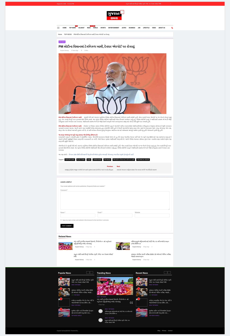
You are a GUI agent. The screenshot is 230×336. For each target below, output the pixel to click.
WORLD (95, 28)
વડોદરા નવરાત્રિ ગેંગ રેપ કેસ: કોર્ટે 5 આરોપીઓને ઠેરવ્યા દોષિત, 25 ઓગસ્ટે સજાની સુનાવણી (83, 293)
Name (62, 212)
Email (100, 212)
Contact (170, 330)
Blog (159, 330)
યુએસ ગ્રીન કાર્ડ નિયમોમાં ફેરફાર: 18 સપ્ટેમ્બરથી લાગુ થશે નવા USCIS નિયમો (82, 303)
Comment (64, 190)
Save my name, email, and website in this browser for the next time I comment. (86, 220)
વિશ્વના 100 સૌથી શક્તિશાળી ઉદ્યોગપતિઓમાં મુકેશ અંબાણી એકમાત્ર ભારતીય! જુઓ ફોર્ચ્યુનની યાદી (101, 154)
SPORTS (103, 28)
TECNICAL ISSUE (143, 159)
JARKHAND (97, 159)
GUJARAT (81, 28)
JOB (139, 28)
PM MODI (107, 159)
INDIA (89, 27)
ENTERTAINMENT (113, 28)
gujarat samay (64, 50)
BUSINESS (132, 28)
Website (137, 212)
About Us (162, 28)
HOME (64, 28)
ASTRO (124, 28)
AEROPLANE (69, 159)
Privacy (164, 330)
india (88, 159)
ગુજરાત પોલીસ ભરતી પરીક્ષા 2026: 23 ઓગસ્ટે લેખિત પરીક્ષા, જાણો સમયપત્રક (139, 3)
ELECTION (80, 159)
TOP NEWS (73, 27)
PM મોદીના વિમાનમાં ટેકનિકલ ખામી (123, 159)
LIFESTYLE (146, 28)
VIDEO (154, 28)
